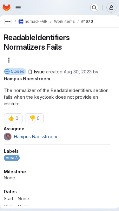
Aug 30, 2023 (78, 71)
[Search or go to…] (94, 7)
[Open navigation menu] (18, 8)
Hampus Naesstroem (27, 78)
